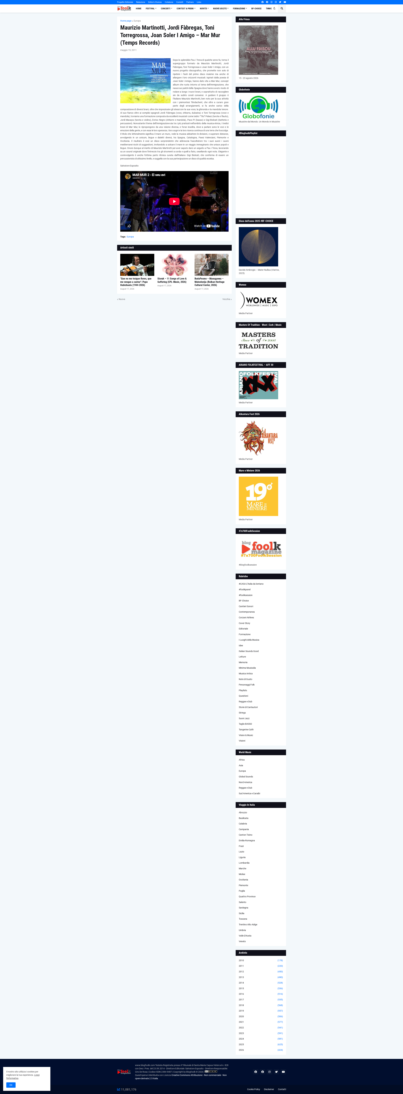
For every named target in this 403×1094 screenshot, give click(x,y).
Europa (137, 21)
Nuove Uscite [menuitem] (220, 8)
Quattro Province (247, 896)
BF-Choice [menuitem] (256, 8)
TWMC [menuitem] (269, 8)
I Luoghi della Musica (249, 640)
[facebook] (262, 2)
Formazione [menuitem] (239, 8)
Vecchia (226, 299)
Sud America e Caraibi (249, 793)
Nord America (245, 782)
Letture (242, 656)
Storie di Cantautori (248, 707)
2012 (261, 971)
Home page (125, 21)
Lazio (241, 851)
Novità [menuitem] (203, 8)
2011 (261, 966)
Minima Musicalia (247, 668)
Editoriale (243, 628)
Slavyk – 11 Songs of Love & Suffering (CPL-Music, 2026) (172, 280)
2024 (261, 1039)
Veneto (242, 941)
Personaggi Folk (247, 684)
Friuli (241, 846)
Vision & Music (246, 735)
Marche (242, 868)
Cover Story (244, 623)
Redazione (140, 2)
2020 (261, 1016)
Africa (242, 759)
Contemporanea (247, 612)
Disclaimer (269, 1089)
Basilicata (243, 818)
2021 (261, 1022)
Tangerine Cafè (246, 729)
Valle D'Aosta (245, 935)
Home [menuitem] (138, 8)
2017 (261, 999)
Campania (244, 829)
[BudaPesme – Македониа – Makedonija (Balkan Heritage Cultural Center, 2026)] (212, 265)
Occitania (243, 879)
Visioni (242, 740)
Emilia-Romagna (247, 840)
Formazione (244, 634)
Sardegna (243, 907)
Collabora (169, 2)
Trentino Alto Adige (248, 924)
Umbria (242, 930)
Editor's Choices (155, 2)
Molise (242, 874)
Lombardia (244, 863)
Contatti (179, 2)
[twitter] (280, 2)
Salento (242, 902)
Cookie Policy (253, 1089)
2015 (261, 988)
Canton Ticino (245, 835)
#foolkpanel (244, 589)
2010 (261, 960)
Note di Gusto (245, 679)
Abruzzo (243, 812)
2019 (261, 1010)
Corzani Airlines (246, 617)
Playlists (243, 690)
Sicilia (241, 913)
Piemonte (243, 885)
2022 (261, 1027)
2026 (261, 1050)
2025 (261, 1044)
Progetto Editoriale (125, 2)
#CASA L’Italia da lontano (251, 584)
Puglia (242, 891)
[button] (274, 8)
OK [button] (10, 1085)
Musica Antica (246, 673)
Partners (190, 2)
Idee (241, 645)
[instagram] (271, 2)
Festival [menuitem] (150, 8)
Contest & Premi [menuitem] (185, 8)
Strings (242, 712)
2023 (261, 1033)
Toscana (243, 919)
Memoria (243, 662)
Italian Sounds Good (249, 651)
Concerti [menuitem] (165, 8)
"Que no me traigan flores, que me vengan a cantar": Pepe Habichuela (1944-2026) (135, 282)
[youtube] (285, 2)
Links (199, 2)
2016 (261, 994)
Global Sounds (246, 776)
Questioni (243, 696)
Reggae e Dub (245, 701)
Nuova (122, 299)
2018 (261, 1005)
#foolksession (246, 595)
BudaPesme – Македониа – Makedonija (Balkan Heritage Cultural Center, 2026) (209, 282)
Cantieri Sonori (246, 606)
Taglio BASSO (245, 724)
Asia (241, 765)
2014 (261, 982)
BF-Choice (244, 600)
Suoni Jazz (244, 718)
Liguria (242, 857)
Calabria (243, 823)
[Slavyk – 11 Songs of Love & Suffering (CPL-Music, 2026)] (174, 265)
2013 (261, 977)
